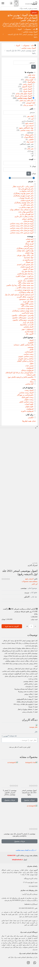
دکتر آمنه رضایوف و (26, 191)
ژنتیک (31, 381)
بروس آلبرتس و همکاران (25, 248)
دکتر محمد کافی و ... (26, 205)
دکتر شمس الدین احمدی (25, 264)
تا (30, 166)
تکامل (31, 349)
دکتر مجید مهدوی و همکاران (23, 202)
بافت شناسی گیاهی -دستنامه (23, 345)
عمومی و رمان (28, 105)
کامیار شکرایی (28, 327)
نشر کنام (30, 149)
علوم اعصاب (29, 404)
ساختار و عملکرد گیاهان (25, 361)
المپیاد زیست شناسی (24, 98)
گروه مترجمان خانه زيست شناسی (21, 226)
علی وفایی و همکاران (26, 292)
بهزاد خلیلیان (29, 253)
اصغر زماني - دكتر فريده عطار (23, 186)
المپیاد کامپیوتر (26, 86)
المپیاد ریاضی (27, 84)
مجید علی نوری (28, 301)
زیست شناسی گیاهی (26, 402)
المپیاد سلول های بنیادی (23, 93)
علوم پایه (32, 77)
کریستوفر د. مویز (27, 329)
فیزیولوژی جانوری (27, 411)
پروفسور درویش (27, 219)
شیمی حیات (29, 366)
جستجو (34, 12)
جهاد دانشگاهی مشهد (26, 128)
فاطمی (30, 139)
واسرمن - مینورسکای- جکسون (22, 317)
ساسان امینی (28, 278)
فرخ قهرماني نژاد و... (26, 214)
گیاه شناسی (29, 384)
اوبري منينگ (29, 244)
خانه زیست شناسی (26, 130)
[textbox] (19, 740)
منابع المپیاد (31, 82)
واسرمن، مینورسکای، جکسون (23, 320)
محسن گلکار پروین (26, 304)
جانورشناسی (29, 352)
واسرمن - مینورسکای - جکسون (22, 315)
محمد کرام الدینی (27, 313)
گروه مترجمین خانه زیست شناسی (21, 233)
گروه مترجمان (28, 221)
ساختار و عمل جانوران (25, 359)
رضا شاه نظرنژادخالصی (25, 274)
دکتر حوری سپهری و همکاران (23, 196)
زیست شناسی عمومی (25, 356)
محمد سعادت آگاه (27, 306)
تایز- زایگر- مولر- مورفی (25, 255)
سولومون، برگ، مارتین (25, 280)
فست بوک (29, 142)
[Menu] (3, 3)
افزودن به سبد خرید (12, 626)
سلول (31, 363)
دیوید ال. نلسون (28, 269)
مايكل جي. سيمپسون (26, 299)
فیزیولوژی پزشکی (27, 370)
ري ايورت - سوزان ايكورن (24, 276)
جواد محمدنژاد (28, 257)
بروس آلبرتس (28, 246)
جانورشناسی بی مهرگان (25, 395)
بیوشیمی (30, 347)
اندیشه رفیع (29, 123)
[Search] (33, 67)
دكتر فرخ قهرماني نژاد (25, 189)
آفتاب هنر (30, 116)
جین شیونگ (29, 262)
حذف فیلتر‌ (31, 75)
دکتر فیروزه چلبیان (26, 200)
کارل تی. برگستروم (26, 324)
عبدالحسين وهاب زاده (26, 212)
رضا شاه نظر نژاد (27, 271)
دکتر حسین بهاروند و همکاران (23, 193)
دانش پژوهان (28, 135)
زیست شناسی (28, 354)
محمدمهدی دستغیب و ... (25, 308)
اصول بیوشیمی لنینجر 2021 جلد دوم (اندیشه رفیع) (29, 792)
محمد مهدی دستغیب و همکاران (22, 311)
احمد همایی (29, 239)
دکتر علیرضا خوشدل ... (25, 198)
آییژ (32, 119)
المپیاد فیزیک (27, 91)
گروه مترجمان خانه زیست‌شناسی (21, 230)
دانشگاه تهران (28, 137)
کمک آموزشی (30, 103)
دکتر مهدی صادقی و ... (25, 207)
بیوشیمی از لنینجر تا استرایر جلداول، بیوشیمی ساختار (9, 792)
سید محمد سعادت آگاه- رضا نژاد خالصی (19, 285)
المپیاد (31, 340)
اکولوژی (30, 342)
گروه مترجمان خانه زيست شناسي (21, 223)
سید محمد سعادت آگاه (25, 283)
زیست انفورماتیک (27, 397)
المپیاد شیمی (27, 89)
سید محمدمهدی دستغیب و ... (23, 290)
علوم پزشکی (28, 79)
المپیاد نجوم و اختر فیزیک (23, 96)
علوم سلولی (29, 406)
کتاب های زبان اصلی (26, 100)
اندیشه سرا (29, 125)
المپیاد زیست (29, 390)
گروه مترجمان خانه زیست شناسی (21, 228)
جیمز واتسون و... (27, 260)
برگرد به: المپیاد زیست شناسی (25, 850)
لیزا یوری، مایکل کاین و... (24, 297)
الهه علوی (30, 241)
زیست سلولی (28, 399)
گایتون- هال (29, 334)
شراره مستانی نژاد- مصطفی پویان (21, 209)
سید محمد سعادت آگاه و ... (24, 287)
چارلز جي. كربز (28, 322)
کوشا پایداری (29, 331)
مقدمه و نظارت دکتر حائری (24, 216)
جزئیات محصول (29, 800)
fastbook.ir (27, 904)
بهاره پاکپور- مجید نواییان (25, 250)
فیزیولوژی (29, 368)
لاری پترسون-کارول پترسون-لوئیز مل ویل (19, 294)
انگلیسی (30, 417)
